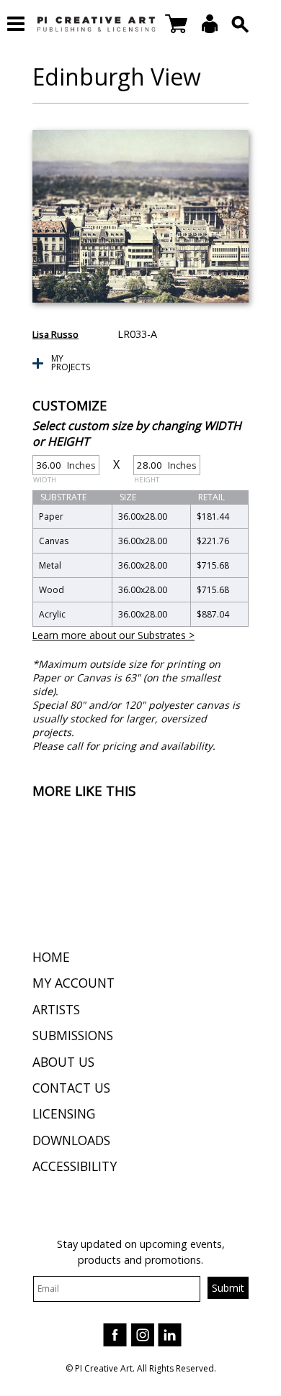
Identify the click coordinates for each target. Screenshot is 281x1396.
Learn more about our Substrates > (113, 635)
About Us (63, 1061)
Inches (64, 467)
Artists (56, 1009)
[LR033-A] (140, 216)
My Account (73, 982)
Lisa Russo (55, 334)
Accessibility (74, 1166)
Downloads (71, 1140)
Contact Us (71, 1087)
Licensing (63, 1113)
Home (51, 956)
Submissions (72, 1035)
